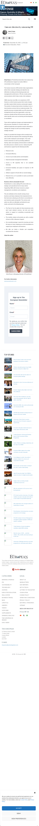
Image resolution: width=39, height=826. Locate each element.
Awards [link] (4, 605)
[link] (2, 7)
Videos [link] (4, 608)
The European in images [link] (7, 619)
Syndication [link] (24, 592)
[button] (35, 793)
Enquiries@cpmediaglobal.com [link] (10, 645)
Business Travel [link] (7, 597)
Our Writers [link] (24, 585)
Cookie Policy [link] (24, 800)
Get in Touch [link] (24, 587)
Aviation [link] (4, 590)
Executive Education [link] (10, 44)
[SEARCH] (29, 19)
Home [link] (18, 44)
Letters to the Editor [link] (27, 590)
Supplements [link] (6, 613)
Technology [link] (6, 587)
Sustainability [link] (7, 585)
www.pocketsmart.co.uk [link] (10, 281)
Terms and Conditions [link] (27, 597)
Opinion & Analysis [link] (8, 615)
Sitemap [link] (22, 605)
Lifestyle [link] (5, 602)
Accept (19, 808)
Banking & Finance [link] (8, 579)
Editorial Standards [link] (27, 602)
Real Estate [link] (6, 595)
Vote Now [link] (5, 610)
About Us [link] (23, 579)
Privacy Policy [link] (25, 600)
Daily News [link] (5, 622)
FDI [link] (3, 582)
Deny (19, 813)
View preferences (18, 818)
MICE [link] (3, 600)
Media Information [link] (26, 608)
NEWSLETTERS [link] (24, 582)
